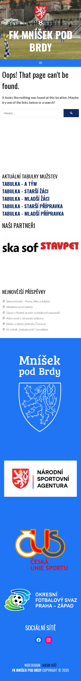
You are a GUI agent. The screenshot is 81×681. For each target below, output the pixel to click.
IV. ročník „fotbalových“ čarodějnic (27, 329)
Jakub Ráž (49, 665)
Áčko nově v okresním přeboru (25, 318)
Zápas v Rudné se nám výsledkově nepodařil (33, 312)
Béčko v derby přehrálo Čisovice (25, 324)
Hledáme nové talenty (19, 307)
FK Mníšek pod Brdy (40, 40)
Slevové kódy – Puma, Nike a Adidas (28, 301)
